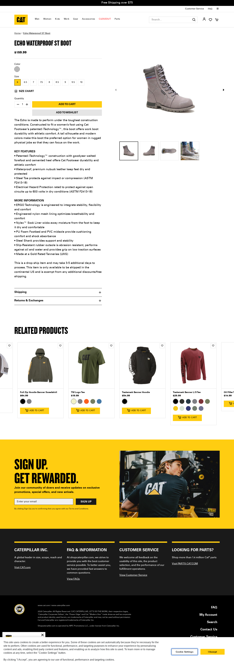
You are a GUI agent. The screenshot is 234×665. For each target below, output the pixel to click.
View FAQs (73, 579)
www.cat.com (44, 606)
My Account (208, 615)
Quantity (19, 99)
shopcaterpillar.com (21, 20)
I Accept (212, 651)
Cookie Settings (184, 651)
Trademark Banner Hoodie (136, 392)
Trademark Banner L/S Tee (187, 392)
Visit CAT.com (22, 567)
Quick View (40, 383)
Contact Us (208, 629)
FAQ (210, 9)
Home (17, 33)
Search (212, 622)
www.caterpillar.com (60, 606)
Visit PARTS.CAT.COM (185, 564)
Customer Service (194, 9)
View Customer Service (133, 575)
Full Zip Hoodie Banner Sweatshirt (38, 392)
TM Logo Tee (78, 392)
